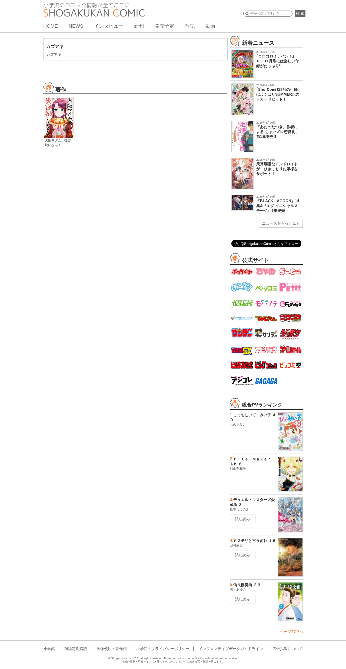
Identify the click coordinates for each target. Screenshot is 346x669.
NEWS (76, 26)
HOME (50, 26)
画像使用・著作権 (112, 649)
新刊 (139, 26)
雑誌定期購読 (75, 649)
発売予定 (164, 26)
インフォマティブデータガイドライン (231, 649)
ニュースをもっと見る (281, 223)
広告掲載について (287, 649)
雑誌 (190, 26)
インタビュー (108, 26)
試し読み (242, 519)
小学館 (49, 649)
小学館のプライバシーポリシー (162, 649)
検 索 (300, 13)
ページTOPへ (291, 631)
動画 (210, 26)
